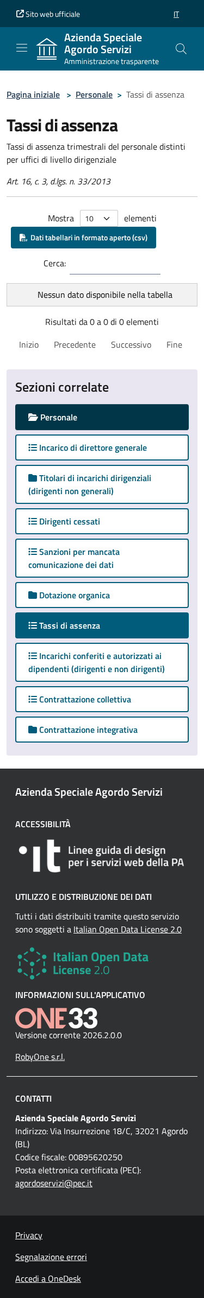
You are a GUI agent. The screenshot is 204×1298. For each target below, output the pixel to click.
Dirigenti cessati (68, 521)
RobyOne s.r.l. (40, 1056)
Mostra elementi (102, 218)
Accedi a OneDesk (48, 1278)
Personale (94, 94)
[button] (176, 14)
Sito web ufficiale (52, 14)
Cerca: (55, 263)
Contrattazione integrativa (87, 729)
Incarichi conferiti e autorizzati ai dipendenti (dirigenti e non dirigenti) (96, 662)
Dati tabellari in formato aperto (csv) (87, 237)
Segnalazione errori (51, 1256)
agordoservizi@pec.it (53, 1183)
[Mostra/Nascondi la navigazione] (21, 47)
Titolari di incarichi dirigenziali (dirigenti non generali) (89, 484)
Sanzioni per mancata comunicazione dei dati (74, 558)
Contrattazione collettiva (84, 699)
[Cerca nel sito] (181, 48)
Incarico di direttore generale (92, 447)
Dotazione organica (73, 595)
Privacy (28, 1235)
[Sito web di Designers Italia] (102, 856)
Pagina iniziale (33, 94)
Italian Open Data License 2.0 (127, 929)
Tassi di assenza (79, 625)
